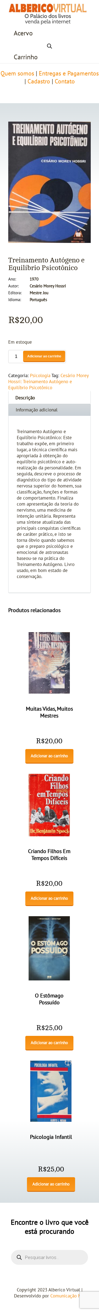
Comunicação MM (67, 1296)
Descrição (25, 398)
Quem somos (17, 73)
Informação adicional (36, 410)
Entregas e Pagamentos (69, 73)
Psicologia (40, 376)
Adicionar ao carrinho (44, 356)
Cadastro (39, 81)
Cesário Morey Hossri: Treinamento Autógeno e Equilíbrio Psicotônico (48, 382)
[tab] (49, 397)
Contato (65, 81)
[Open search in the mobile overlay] (49, 45)
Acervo (23, 33)
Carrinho (26, 57)
